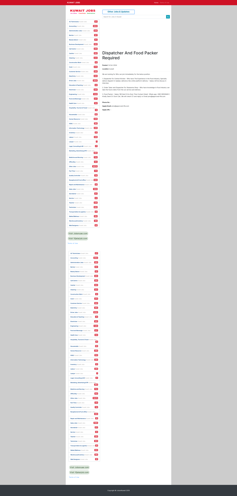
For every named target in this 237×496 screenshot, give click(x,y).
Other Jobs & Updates (118, 11)
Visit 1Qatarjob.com (78, 238)
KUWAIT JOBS (73, 2)
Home (156, 3)
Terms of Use (164, 3)
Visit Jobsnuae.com (78, 233)
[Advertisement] (136, 32)
